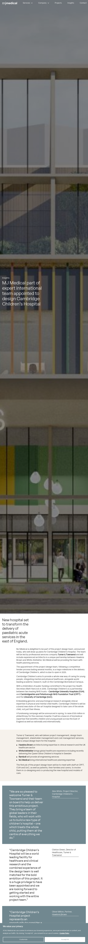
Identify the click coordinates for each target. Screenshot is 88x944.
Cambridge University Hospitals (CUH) (66, 692)
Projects (58, 3)
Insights (70, 3)
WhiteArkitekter (26, 751)
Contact (83, 3)
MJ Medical (24, 760)
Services (26, 3)
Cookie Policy (64, 933)
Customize (23, 939)
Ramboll (22, 757)
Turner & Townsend (67, 655)
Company (42, 3)
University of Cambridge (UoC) (38, 697)
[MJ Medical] (9, 3)
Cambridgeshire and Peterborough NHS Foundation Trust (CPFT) (50, 694)
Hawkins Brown (26, 745)
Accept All (65, 939)
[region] (44, 933)
